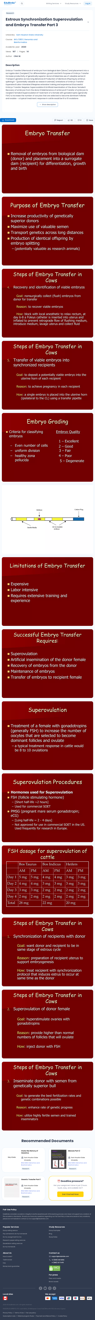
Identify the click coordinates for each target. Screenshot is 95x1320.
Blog (50, 1234)
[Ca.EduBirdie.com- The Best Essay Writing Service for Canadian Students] (5, 1299)
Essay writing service (10, 1230)
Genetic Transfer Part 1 (31, 1179)
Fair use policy (31, 1313)
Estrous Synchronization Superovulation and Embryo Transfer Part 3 (44, 22)
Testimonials (7, 1260)
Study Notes (53, 1237)
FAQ (4, 1263)
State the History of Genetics (29, 1152)
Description (13, 65)
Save (91, 120)
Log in (87, 3)
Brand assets (53, 1282)
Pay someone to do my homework (15, 1234)
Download (9, 120)
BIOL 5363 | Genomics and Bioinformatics (25, 41)
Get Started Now (70, 1194)
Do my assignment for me (12, 1237)
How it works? (7, 1256)
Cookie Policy (62, 1316)
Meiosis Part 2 (74, 1151)
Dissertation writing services (12, 1243)
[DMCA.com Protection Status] (70, 1268)
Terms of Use (19, 1313)
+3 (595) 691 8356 (58, 1260)
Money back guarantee (11, 1266)
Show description (49, 104)
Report (60, 120)
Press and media (55, 1278)
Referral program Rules (26, 1316)
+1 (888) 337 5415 (58, 1262)
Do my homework (9, 1247)
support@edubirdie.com (40, 1219)
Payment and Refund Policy (46, 1316)
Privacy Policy (7, 1313)
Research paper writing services (14, 1240)
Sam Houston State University (29, 34)
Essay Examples (54, 1230)
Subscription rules (9, 1316)
